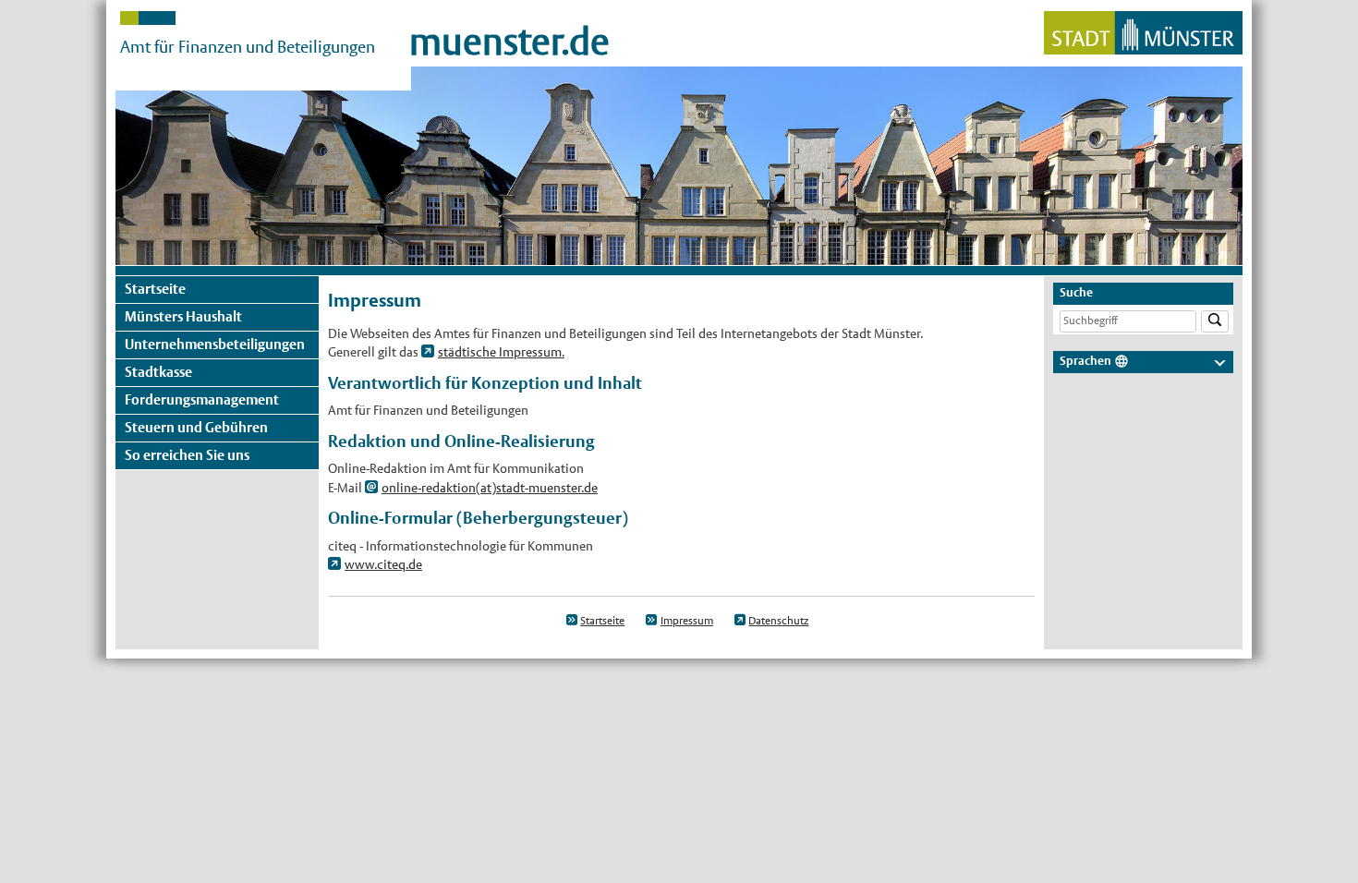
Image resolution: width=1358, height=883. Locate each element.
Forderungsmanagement (202, 399)
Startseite (155, 288)
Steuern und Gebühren (196, 427)
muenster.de (509, 41)
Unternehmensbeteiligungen (215, 344)
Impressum (687, 620)
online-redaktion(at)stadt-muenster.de (490, 487)
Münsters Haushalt (183, 316)
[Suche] (1215, 321)
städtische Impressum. (501, 352)
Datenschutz (778, 620)
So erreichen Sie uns (187, 455)
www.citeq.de (383, 564)
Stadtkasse (158, 372)
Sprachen (1085, 361)
